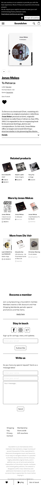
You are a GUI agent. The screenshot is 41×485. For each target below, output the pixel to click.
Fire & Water (32, 254)
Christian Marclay (34, 252)
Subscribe (20, 348)
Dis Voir (8, 87)
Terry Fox (31, 174)
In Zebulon (18, 217)
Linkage (30, 177)
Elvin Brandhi (6, 174)
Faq (8, 430)
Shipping (10, 428)
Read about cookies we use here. (12, 14)
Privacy (9, 433)
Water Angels (19, 177)
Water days (5, 256)
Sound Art (9, 92)
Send (20, 409)
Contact (10, 436)
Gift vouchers (22, 433)
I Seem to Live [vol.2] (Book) (6, 218)
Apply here (21, 314)
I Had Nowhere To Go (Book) (34, 218)
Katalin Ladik (19, 174)
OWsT (3, 177)
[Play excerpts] (4, 71)
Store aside (21, 430)
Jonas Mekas (10, 78)
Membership (22, 428)
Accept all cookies (32, 18)
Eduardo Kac (19, 252)
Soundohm (20, 23)
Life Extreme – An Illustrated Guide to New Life (20, 256)
